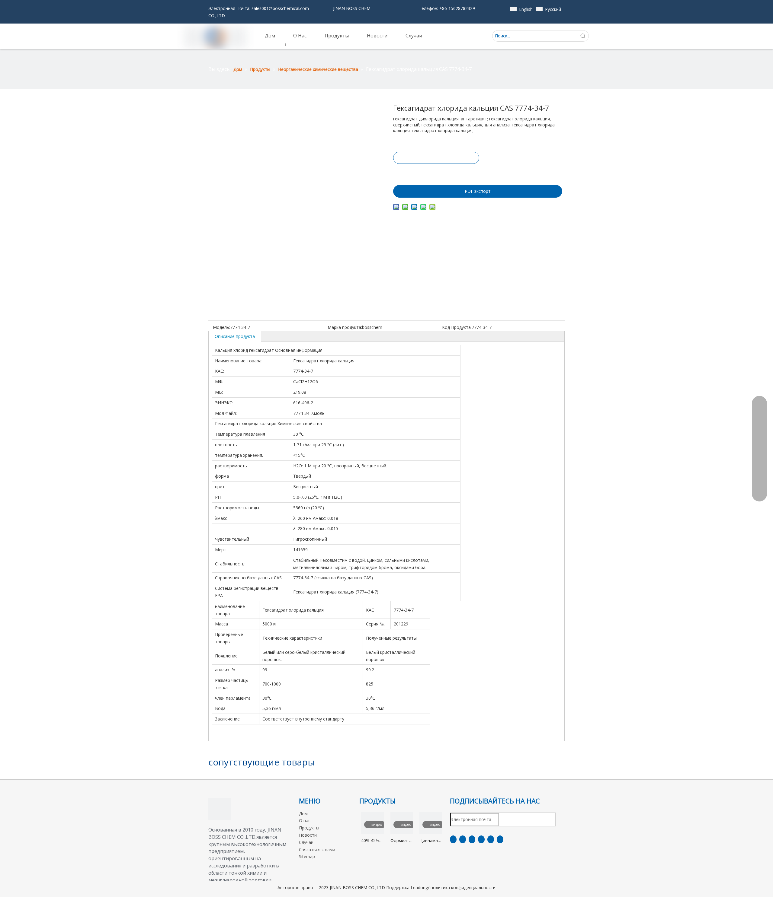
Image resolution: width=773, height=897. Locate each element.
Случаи (306, 842)
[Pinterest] (500, 839)
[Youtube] (481, 839)
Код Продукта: (457, 327)
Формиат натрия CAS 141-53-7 (399, 841)
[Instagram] (490, 839)
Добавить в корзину (435, 173)
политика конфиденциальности (463, 887)
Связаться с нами (317, 849)
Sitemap (307, 856)
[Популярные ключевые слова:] (583, 35)
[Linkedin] (462, 839)
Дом (303, 813)
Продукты (309, 828)
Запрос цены (436, 157)
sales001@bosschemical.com (280, 8)
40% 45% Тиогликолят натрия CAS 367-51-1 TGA (372, 841)
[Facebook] (453, 839)
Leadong (419, 887)
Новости (308, 835)
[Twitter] (472, 839)
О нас (304, 820)
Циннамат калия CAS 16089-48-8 (430, 841)
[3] (219, 809)
